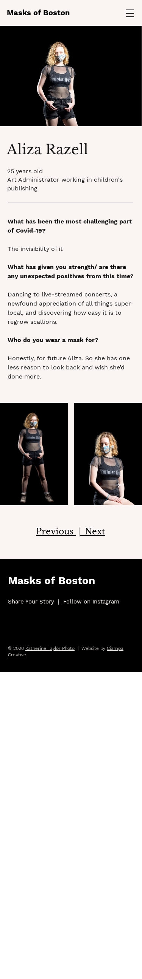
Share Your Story (31, 601)
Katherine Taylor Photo (50, 648)
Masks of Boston (38, 12)
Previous (56, 531)
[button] (130, 13)
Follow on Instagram (91, 601)
